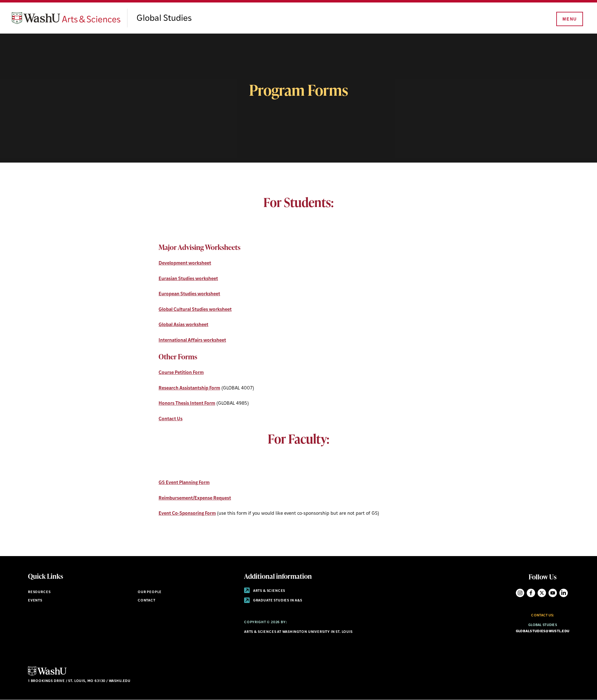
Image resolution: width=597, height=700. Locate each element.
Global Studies (164, 18)
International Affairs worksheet (192, 340)
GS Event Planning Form (184, 483)
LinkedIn (563, 593)
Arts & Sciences (268, 591)
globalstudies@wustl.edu (542, 631)
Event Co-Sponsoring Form (187, 513)
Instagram (520, 593)
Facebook (531, 593)
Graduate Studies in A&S (277, 600)
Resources (39, 592)
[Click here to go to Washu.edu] (47, 675)
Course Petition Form (181, 373)
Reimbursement (176, 498)
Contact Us (171, 419)
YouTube (552, 593)
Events (35, 600)
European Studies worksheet (189, 294)
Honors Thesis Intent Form (187, 403)
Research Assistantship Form (189, 388)
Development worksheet (185, 263)
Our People (150, 592)
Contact (146, 600)
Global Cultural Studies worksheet (195, 309)
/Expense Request (212, 498)
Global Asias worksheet (183, 325)
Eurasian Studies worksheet (188, 279)
